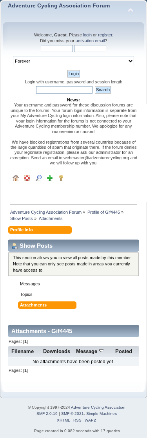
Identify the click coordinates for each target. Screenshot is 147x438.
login (87, 34)
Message (87, 351)
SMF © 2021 (72, 413)
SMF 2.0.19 (47, 413)
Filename (22, 351)
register (105, 34)
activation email (90, 40)
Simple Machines (101, 413)
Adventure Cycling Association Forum (59, 6)
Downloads (56, 351)
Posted (123, 351)
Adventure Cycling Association (98, 407)
